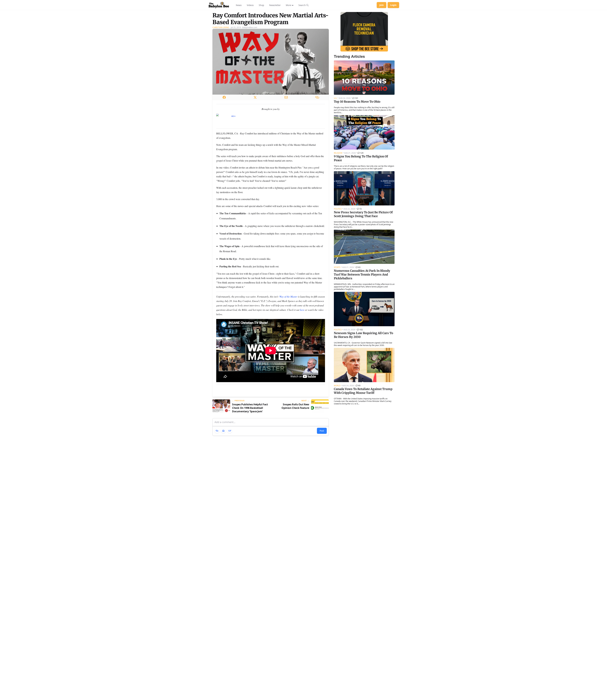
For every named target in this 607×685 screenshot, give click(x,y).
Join (381, 4)
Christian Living (220, 27)
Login (393, 4)
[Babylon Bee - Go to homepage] (218, 5)
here (302, 309)
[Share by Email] (286, 97)
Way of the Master (288, 296)
